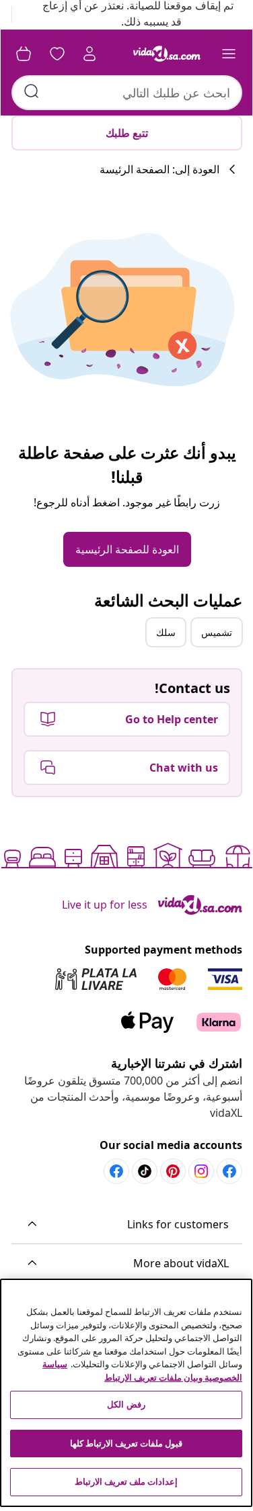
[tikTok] (144, 1171)
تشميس (216, 632)
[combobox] (126, 92)
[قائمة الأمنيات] (57, 53)
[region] (126, 1393)
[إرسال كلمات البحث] (31, 91)
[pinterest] (173, 1171)
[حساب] (89, 53)
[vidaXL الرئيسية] (167, 54)
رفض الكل (126, 1404)
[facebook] (229, 1171)
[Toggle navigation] (229, 54)
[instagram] (201, 1171)
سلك (166, 632)
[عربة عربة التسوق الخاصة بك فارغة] (23, 53)
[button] (126, 1224)
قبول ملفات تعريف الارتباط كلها (126, 1443)
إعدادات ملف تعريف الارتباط (126, 1481)
